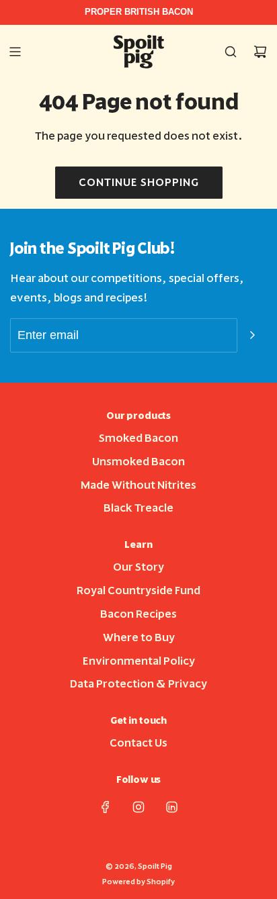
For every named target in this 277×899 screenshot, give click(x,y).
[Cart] (260, 51)
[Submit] (252, 335)
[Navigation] (15, 51)
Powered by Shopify (138, 882)
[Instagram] (138, 807)
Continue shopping (139, 182)
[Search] (230, 51)
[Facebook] (105, 807)
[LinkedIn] (171, 807)
